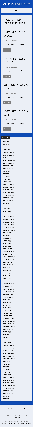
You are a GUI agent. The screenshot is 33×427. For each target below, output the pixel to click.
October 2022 (7, 259)
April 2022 (6, 275)
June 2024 (6, 206)
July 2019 (6, 332)
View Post (7, 50)
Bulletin (22, 44)
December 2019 (8, 318)
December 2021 (8, 286)
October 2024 (7, 195)
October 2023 (7, 227)
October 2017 (7, 388)
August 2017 (7, 393)
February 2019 (7, 345)
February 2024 (7, 217)
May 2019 (6, 337)
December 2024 (8, 190)
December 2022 (8, 254)
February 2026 (7, 152)
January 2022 (7, 283)
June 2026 (6, 141)
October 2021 (7, 292)
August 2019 (7, 329)
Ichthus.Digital (27, 423)
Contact (23, 408)
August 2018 (7, 361)
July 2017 (6, 396)
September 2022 (8, 262)
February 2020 (7, 313)
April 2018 (6, 372)
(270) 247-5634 (17, 418)
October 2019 (7, 324)
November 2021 (8, 289)
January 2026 (7, 155)
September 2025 (8, 166)
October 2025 (7, 163)
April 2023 (6, 243)
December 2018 (8, 350)
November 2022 (8, 257)
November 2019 (8, 321)
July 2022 (6, 267)
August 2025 (7, 168)
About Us (9, 408)
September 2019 (8, 326)
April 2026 (6, 147)
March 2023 (7, 246)
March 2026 (7, 150)
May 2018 (6, 369)
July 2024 (6, 203)
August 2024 (7, 200)
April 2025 (6, 179)
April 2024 (6, 211)
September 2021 (8, 294)
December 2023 (8, 222)
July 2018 (6, 364)
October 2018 (7, 356)
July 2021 (6, 300)
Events (17, 408)
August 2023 (7, 233)
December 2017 (8, 383)
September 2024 (8, 198)
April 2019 (6, 340)
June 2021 (6, 302)
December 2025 (8, 158)
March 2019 (7, 342)
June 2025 (6, 174)
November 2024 (8, 192)
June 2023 (6, 238)
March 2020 (7, 310)
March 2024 (7, 214)
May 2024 (6, 208)
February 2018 (7, 377)
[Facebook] (16, 412)
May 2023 (6, 241)
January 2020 (7, 316)
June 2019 (6, 334)
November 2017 (8, 385)
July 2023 (6, 235)
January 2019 (7, 348)
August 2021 (7, 297)
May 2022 (6, 273)
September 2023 (8, 230)
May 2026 (6, 144)
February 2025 (7, 184)
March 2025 (7, 182)
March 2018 (7, 375)
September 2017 (8, 391)
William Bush (12, 423)
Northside (16, 4)
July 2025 (6, 171)
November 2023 (8, 225)
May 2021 (6, 305)
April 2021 (6, 308)
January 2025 (7, 187)
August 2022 (7, 265)
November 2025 (8, 160)
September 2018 (8, 359)
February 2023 (7, 249)
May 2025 (6, 176)
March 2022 (7, 278)
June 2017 (6, 399)
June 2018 (6, 367)
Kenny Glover (10, 44)
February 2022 (7, 281)
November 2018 (8, 353)
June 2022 (6, 270)
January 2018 (7, 380)
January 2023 (7, 251)
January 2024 (7, 219)
